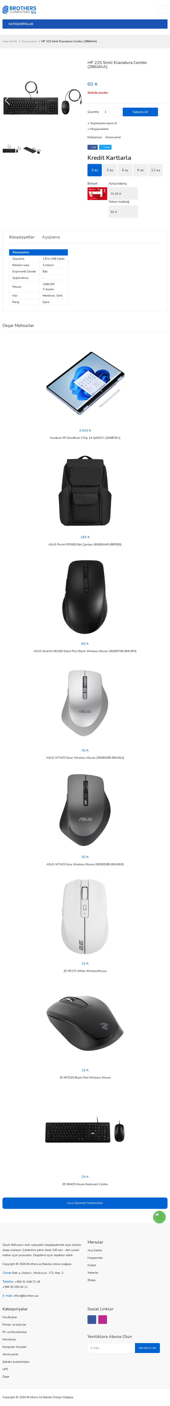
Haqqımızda (95, 1258)
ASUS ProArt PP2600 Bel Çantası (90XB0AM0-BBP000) (85, 544)
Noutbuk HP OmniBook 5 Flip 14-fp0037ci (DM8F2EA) (85, 438)
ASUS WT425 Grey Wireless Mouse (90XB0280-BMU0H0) (85, 864)
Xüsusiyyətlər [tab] (22, 237)
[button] (77, 100)
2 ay (94, 170)
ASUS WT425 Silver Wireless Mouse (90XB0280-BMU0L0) (85, 758)
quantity (93, 112)
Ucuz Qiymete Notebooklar (85, 1203)
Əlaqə (91, 1280)
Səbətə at (140, 112)
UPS (5, 1369)
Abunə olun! (147, 1348)
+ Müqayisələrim (98, 129)
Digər (5, 1377)
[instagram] (102, 1319)
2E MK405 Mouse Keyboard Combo (85, 1184)
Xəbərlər (92, 1273)
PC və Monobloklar (14, 1332)
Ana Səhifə (9, 41)
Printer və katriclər (14, 1325)
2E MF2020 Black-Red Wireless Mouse (85, 1078)
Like (93, 147)
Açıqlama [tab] (51, 237)
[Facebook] (91, 1319)
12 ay (155, 170)
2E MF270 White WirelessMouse (85, 971)
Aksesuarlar (29, 41)
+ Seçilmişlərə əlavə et (102, 123)
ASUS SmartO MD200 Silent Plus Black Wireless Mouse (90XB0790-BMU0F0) (85, 651)
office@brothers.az (25, 1296)
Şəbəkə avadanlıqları (16, 1362)
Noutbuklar (9, 1317)
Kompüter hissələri (14, 1347)
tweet (106, 147)
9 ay (140, 170)
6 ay (125, 170)
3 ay (110, 170)
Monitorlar (9, 1339)
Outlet (91, 1265)
